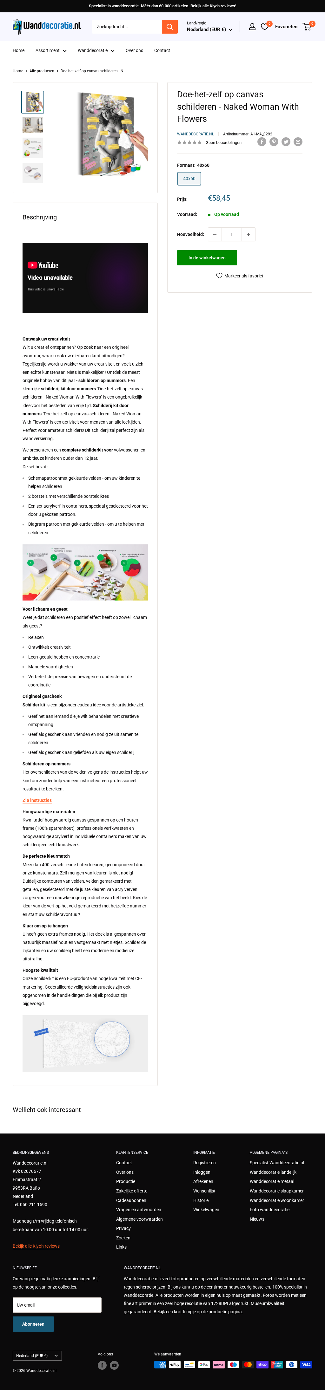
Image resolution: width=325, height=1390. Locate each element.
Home (18, 50)
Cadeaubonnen (131, 1200)
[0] (307, 26)
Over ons (134, 50)
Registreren (204, 1162)
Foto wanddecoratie (269, 1209)
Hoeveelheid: (190, 234)
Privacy (123, 1228)
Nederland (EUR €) (32, 1356)
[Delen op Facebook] (261, 141)
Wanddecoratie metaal (272, 1181)
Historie (201, 1200)
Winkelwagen (206, 1209)
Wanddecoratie (93, 50)
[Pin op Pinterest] (273, 141)
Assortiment (48, 50)
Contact (162, 50)
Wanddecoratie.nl (195, 134)
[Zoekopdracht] (170, 27)
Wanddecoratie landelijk (273, 1172)
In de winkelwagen (207, 257)
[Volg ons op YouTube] (114, 1365)
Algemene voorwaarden (139, 1219)
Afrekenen (203, 1181)
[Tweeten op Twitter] (286, 141)
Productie (125, 1181)
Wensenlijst (204, 1190)
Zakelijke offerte (131, 1190)
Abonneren (33, 1324)
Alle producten (42, 71)
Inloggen (201, 1172)
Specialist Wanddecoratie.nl (277, 1162)
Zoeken (123, 1237)
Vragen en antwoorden (138, 1209)
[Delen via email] (298, 141)
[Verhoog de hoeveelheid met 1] (248, 234)
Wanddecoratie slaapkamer (277, 1190)
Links (121, 1247)
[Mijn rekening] (252, 26)
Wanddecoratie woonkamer (277, 1200)
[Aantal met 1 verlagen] (215, 234)
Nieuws (257, 1219)
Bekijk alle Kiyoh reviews (36, 1246)
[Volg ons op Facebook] (102, 1365)
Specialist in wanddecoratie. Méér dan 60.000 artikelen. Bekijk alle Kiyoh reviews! (162, 5)
